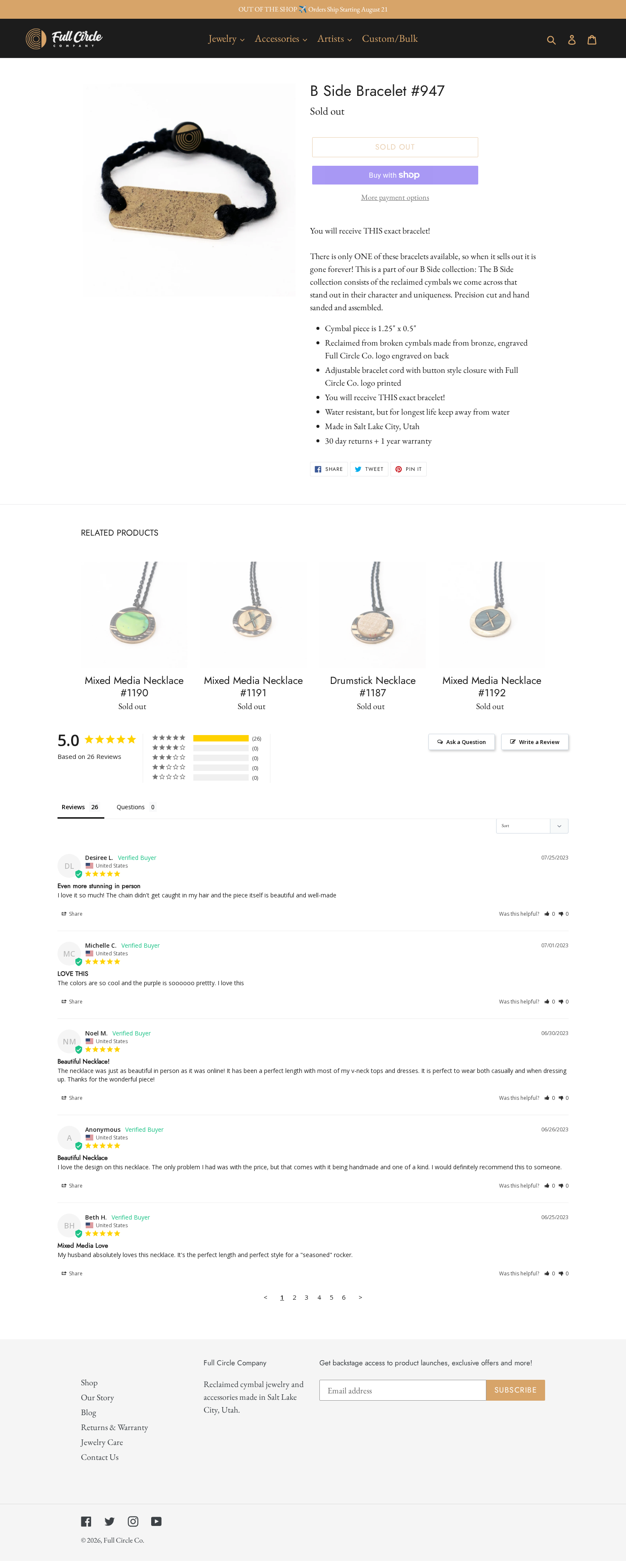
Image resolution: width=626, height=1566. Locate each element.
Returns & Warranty (114, 1427)
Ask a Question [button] (466, 742)
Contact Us (99, 1456)
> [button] (360, 1297)
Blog (88, 1412)
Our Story (97, 1397)
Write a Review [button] (539, 742)
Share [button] (75, 913)
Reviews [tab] (73, 807)
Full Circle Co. (123, 1540)
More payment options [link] (395, 197)
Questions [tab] (131, 807)
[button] (549, 913)
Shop (89, 1382)
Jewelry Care (102, 1442)
